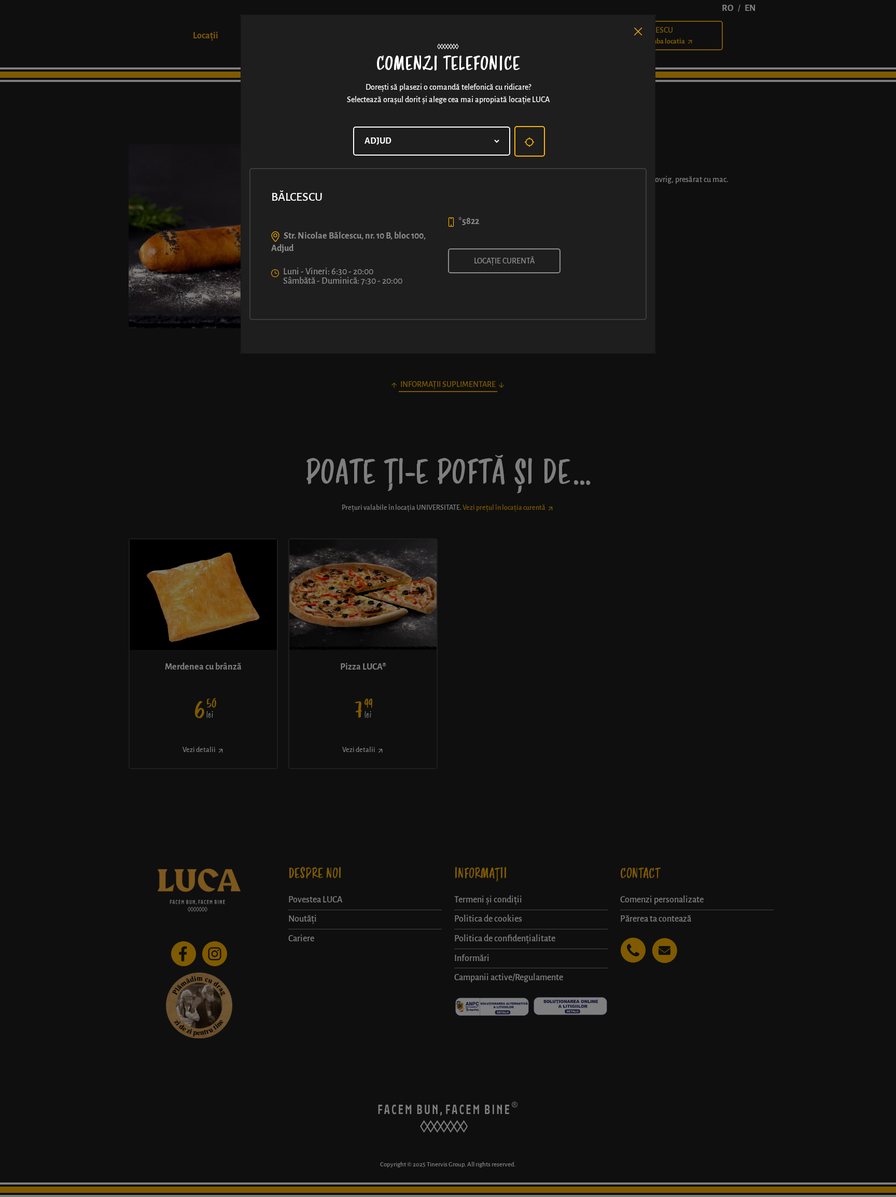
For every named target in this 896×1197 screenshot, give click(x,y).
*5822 (468, 221)
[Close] (638, 31)
